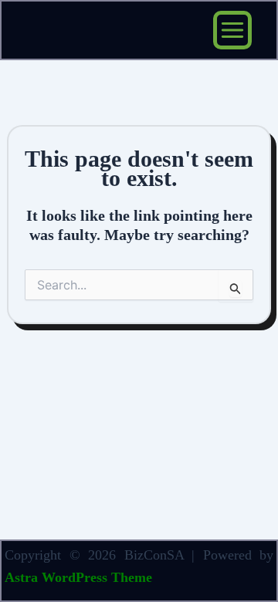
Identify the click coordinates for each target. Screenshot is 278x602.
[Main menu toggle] (232, 30)
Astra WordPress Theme (78, 577)
